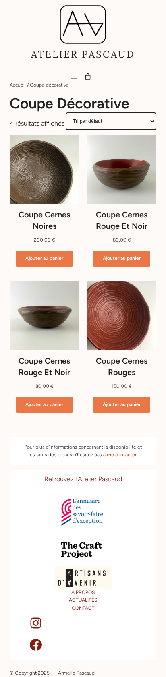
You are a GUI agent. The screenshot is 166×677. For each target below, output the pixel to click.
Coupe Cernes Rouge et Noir (121, 220)
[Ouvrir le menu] (74, 76)
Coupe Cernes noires (44, 220)
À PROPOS (83, 592)
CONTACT (83, 608)
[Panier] (88, 76)
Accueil (18, 85)
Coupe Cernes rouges (121, 366)
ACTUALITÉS (83, 600)
